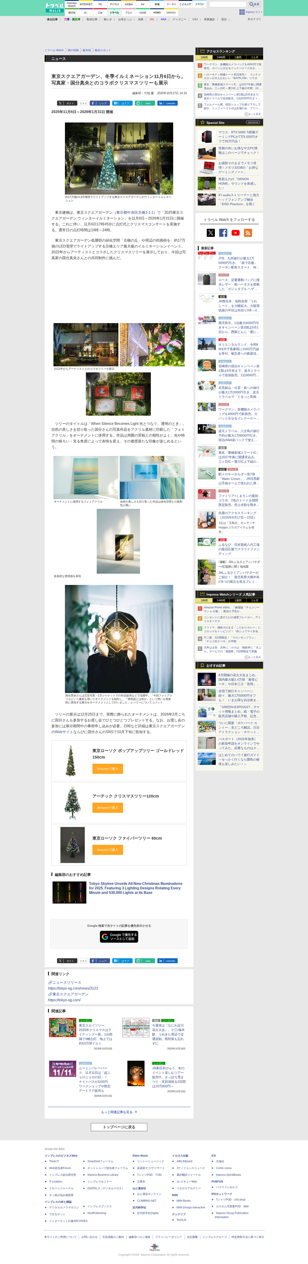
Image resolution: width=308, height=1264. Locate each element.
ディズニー (179, 19)
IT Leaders (55, 1181)
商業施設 (209, 19)
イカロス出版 (180, 1155)
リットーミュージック (150, 1161)
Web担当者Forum (60, 1168)
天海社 (220, 1161)
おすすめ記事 (216, 665)
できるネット (57, 1214)
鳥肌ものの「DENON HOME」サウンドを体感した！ (237, 183)
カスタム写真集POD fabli (232, 1206)
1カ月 (254, 57)
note (148, 103)
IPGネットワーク (221, 1194)
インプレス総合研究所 (62, 1174)
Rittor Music (140, 1155)
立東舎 (141, 1181)
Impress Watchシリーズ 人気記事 (231, 594)
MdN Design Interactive (191, 1207)
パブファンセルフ (227, 1187)
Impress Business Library (102, 1174)
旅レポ (108, 19)
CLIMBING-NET (146, 1200)
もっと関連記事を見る (117, 1112)
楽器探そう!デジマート (151, 1168)
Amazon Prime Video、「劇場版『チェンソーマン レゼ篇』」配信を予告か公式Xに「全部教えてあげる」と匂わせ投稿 (232, 611)
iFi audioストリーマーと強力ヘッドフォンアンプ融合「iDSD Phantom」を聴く (238, 199)
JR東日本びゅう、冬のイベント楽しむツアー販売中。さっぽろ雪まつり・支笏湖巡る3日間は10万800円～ (169, 1077)
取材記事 (92, 19)
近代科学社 (139, 1207)
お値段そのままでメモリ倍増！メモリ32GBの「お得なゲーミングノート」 (238, 167)
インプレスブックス (99, 1206)
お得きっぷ (125, 19)
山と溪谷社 (139, 1188)
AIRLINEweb (184, 1161)
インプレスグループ (214, 1237)
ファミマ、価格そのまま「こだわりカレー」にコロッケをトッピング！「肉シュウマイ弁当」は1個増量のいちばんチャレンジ (232, 631)
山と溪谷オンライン (149, 1194)
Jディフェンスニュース (191, 1168)
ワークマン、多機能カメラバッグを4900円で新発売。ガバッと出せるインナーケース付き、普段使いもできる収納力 (233, 68)
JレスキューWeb (187, 1181)
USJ (195, 19)
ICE (213, 1155)
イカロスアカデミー (189, 1188)
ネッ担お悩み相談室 (61, 1195)
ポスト (70, 103)
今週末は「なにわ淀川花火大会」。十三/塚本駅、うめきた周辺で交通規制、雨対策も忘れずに (168, 1034)
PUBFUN (217, 1181)
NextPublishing (96, 1213)
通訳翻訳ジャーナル (189, 1174)
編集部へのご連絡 (139, 1237)
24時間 (221, 57)
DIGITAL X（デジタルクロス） (105, 1188)
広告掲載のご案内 (113, 1237)
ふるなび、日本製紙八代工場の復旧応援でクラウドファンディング (239, 549)
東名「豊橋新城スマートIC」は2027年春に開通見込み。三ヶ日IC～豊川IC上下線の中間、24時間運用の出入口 (233, 88)
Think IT (54, 1161)
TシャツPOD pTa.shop (231, 1199)
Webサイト (64, 732)
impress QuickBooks (228, 1174)
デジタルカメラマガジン (64, 1207)
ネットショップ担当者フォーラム (107, 1168)
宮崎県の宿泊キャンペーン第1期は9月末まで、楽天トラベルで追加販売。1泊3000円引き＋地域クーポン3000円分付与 (232, 98)
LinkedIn (170, 103)
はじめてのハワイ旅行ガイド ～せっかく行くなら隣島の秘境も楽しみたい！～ (239, 759)
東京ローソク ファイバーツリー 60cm (127, 838)
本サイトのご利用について (60, 1237)
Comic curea (224, 1168)
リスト (83, 103)
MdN (175, 1195)
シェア (103, 103)
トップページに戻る (119, 1127)
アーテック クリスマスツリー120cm (125, 796)
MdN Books (184, 1200)
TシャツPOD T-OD (149, 1174)
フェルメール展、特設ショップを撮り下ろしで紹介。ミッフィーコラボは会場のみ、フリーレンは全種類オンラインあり (232, 108)
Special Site (216, 123)
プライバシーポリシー (168, 1237)
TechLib (181, 1219)
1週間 (237, 57)
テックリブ (179, 1214)
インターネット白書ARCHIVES (68, 1221)
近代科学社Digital (148, 1213)
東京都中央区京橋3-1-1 (135, 212)
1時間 (204, 57)
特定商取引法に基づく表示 (248, 1237)
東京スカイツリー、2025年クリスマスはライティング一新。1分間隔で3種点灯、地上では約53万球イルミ (95, 1034)
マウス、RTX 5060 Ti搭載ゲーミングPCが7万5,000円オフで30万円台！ (238, 136)
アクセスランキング (221, 51)
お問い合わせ (89, 1237)
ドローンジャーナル (61, 1188)
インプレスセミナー (99, 1181)
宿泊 (224, 19)
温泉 (140, 19)
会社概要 (192, 1237)
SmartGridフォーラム (100, 1161)
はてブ (125, 103)
